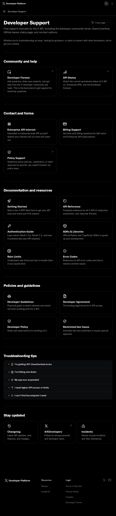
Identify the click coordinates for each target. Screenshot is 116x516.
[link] (30, 81)
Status (44, 486)
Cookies (69, 497)
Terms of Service (74, 486)
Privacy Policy (72, 491)
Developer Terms (74, 502)
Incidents (45, 491)
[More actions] (112, 4)
